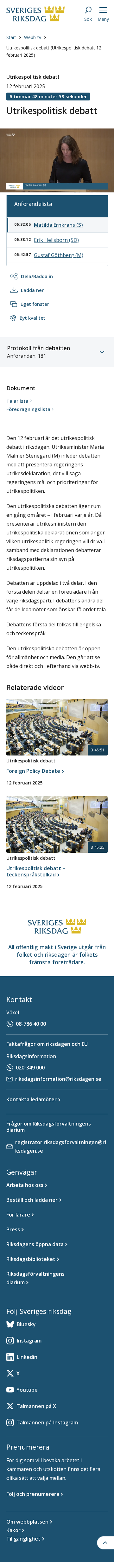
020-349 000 (30, 1067)
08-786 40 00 (31, 1023)
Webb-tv (32, 37)
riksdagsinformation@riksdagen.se (58, 1078)
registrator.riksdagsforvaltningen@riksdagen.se (60, 1146)
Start (11, 37)
